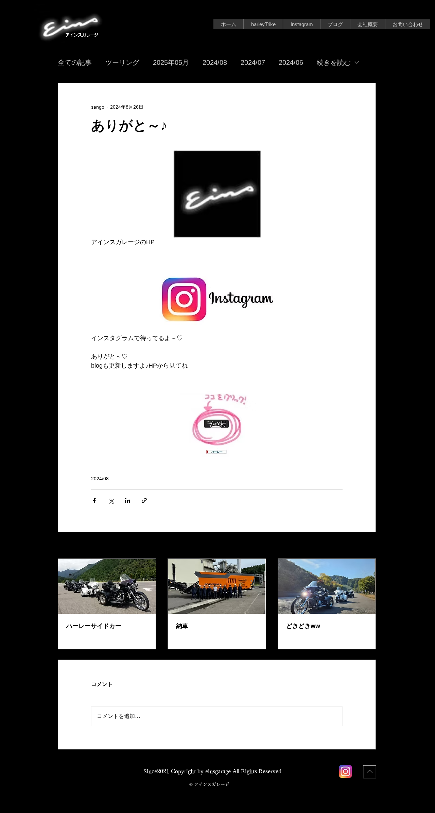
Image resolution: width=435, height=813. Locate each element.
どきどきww (303, 626)
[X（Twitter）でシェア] (111, 500)
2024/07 (253, 62)
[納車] (216, 586)
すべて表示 (364, 546)
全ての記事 (75, 62)
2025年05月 (171, 62)
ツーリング (122, 62)
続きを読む (334, 62)
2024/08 (215, 62)
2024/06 (291, 62)
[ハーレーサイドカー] (107, 586)
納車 (182, 626)
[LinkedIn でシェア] (127, 500)
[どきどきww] (327, 586)
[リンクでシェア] (144, 500)
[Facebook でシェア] (94, 500)
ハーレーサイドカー (93, 626)
